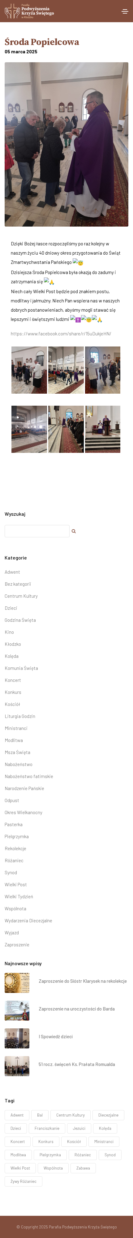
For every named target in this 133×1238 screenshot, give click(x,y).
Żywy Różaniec (23, 1181)
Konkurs (13, 692)
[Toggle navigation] (125, 11)
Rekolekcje (15, 848)
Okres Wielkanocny (23, 812)
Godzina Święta (20, 620)
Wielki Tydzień (19, 896)
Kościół (12, 704)
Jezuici (79, 1128)
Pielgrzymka (17, 836)
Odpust (12, 800)
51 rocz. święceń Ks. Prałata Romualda (77, 1064)
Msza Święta (17, 752)
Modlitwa (14, 740)
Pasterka (14, 824)
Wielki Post (16, 884)
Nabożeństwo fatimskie (29, 776)
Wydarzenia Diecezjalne (28, 920)
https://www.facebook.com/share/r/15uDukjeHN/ (61, 333)
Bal (40, 1115)
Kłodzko (13, 644)
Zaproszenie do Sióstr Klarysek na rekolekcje (83, 981)
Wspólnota (15, 908)
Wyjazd (12, 932)
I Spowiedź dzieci (56, 1036)
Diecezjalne (108, 1115)
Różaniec (14, 860)
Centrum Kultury (21, 596)
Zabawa (83, 1168)
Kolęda (12, 656)
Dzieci (11, 608)
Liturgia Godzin (20, 716)
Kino (9, 632)
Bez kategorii (18, 584)
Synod (11, 872)
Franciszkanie (47, 1128)
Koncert (13, 680)
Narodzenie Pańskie (24, 788)
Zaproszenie (17, 944)
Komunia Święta (21, 668)
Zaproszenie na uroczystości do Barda (77, 1008)
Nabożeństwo (18, 764)
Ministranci (16, 728)
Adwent (12, 572)
